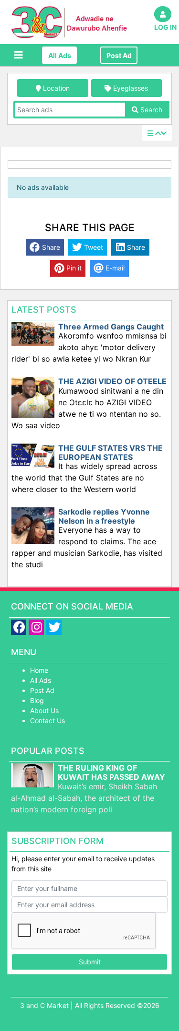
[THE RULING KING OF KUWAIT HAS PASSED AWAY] (32, 785)
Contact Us (47, 720)
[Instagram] (37, 628)
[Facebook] (20, 628)
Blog (37, 700)
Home (39, 670)
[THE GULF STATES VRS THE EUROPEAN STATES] (32, 455)
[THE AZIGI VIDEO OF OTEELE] (32, 397)
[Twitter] (55, 628)
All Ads (59, 55)
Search (150, 109)
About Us (44, 710)
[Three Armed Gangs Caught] (32, 333)
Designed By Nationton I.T (90, 1015)
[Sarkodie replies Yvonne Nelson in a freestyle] (32, 525)
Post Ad (119, 55)
